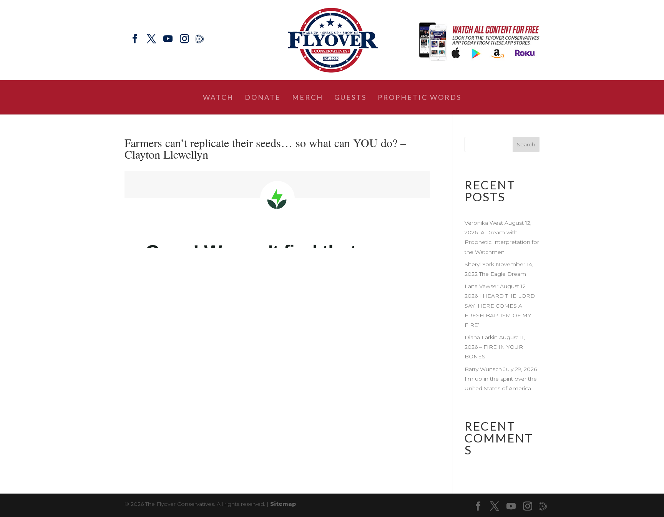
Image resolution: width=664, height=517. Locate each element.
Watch (218, 97)
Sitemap (283, 503)
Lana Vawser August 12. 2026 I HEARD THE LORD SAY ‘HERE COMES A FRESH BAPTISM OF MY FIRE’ (500, 305)
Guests (350, 97)
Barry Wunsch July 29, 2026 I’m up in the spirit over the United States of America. (501, 379)
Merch (307, 97)
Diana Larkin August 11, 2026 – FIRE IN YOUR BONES (495, 347)
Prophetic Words (419, 97)
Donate (263, 97)
